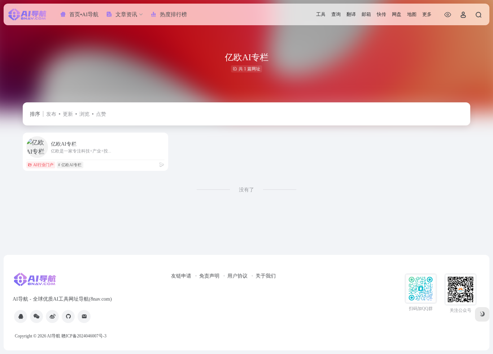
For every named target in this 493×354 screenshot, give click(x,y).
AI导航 (53, 335)
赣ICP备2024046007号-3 (83, 335)
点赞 (101, 114)
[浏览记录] (447, 14)
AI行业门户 (43, 165)
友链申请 (181, 276)
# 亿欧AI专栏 (70, 165)
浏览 (84, 114)
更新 (68, 114)
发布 (51, 114)
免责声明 (209, 276)
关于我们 (266, 276)
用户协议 (237, 276)
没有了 (246, 190)
